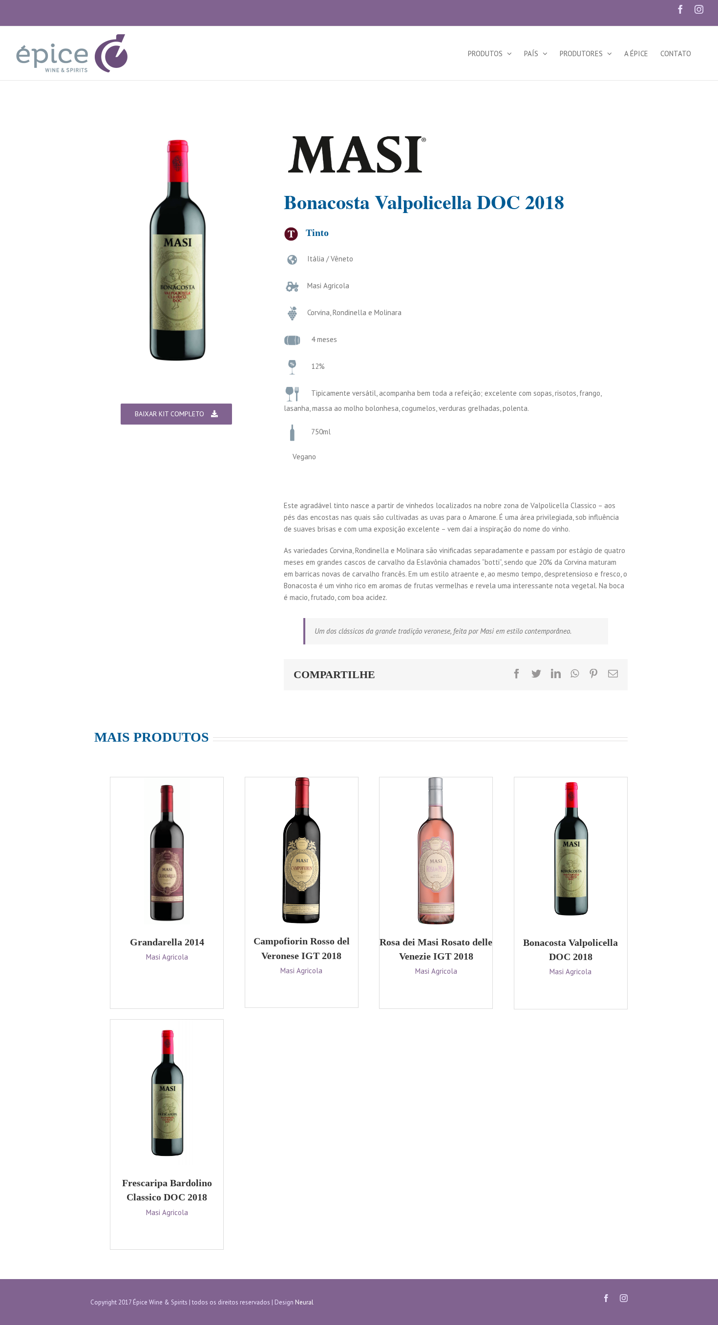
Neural (304, 1302)
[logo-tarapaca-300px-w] (357, 137)
